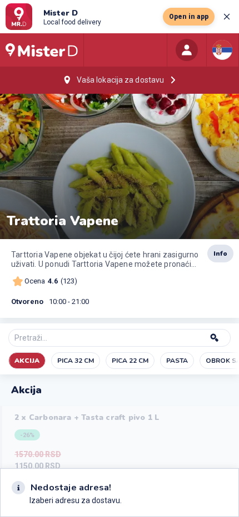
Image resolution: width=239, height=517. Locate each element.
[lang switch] (222, 50)
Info (220, 253)
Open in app (188, 17)
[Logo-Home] (42, 50)
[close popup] (226, 16)
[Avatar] (187, 50)
